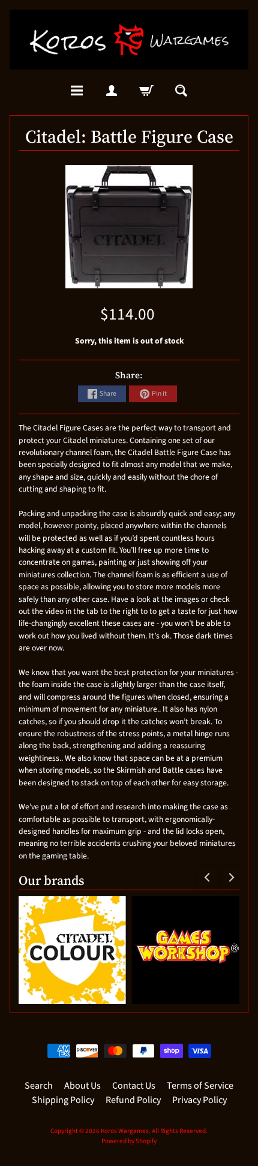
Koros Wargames (125, 1130)
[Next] (230, 877)
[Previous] (208, 877)
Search (39, 1085)
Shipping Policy (63, 1100)
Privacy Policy (199, 1100)
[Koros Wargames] (129, 40)
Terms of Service (200, 1085)
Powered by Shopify (129, 1141)
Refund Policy (133, 1100)
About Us (82, 1085)
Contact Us (133, 1085)
